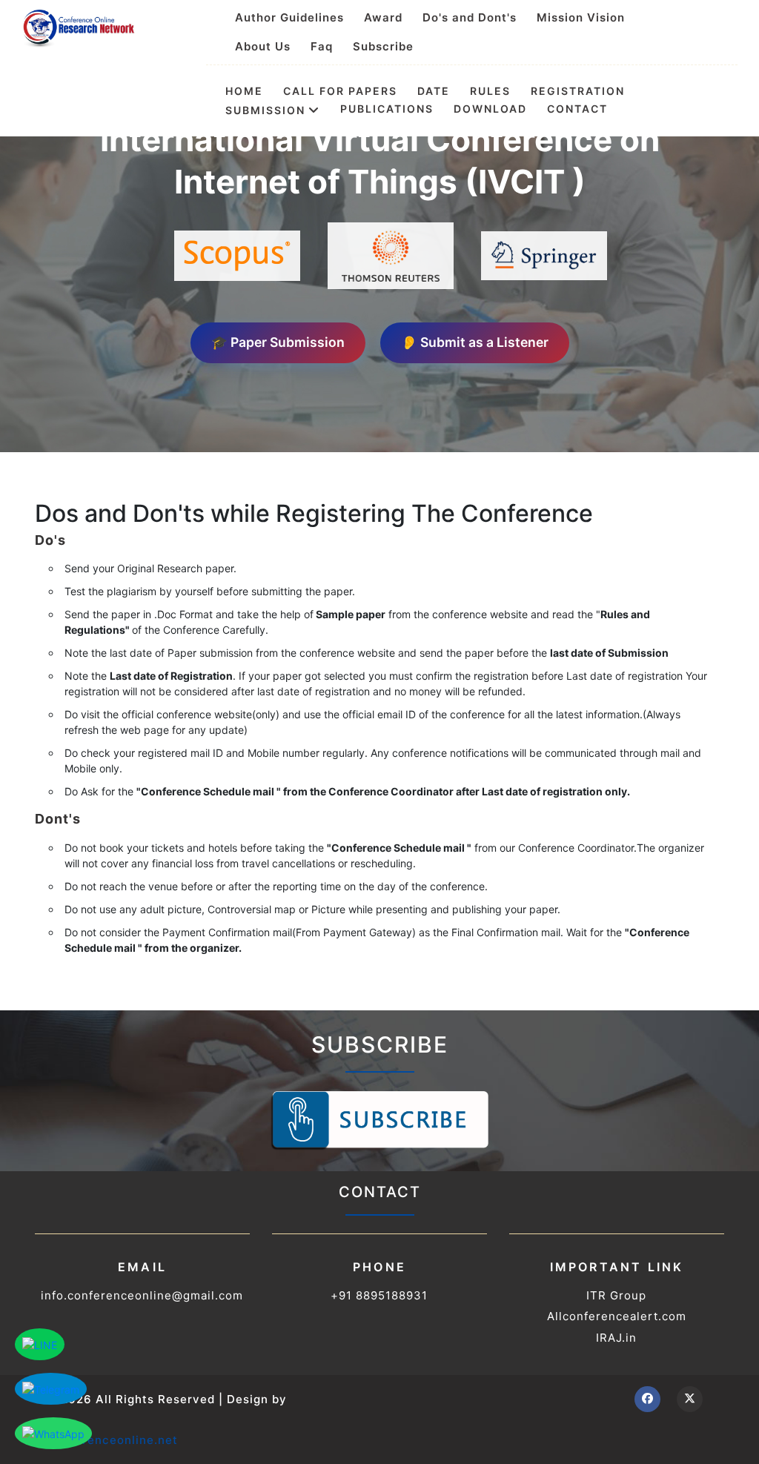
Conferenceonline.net (112, 1440)
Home (244, 91)
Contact (577, 109)
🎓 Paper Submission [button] (278, 342)
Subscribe (383, 46)
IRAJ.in (616, 1338)
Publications (387, 109)
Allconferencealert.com (616, 1316)
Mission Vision (581, 17)
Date (433, 91)
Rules (490, 91)
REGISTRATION (578, 91)
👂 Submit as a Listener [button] (474, 342)
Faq (322, 46)
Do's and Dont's (469, 17)
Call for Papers (340, 91)
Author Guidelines (289, 17)
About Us (263, 46)
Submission (265, 110)
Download (490, 109)
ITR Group (616, 1295)
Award (383, 17)
